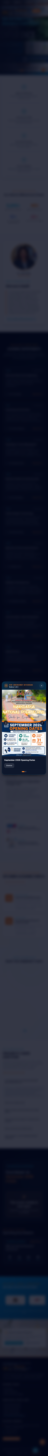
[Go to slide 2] (25, 771)
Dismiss (9, 765)
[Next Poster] (42, 723)
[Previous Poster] (5, 723)
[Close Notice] (41, 686)
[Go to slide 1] (23, 771)
